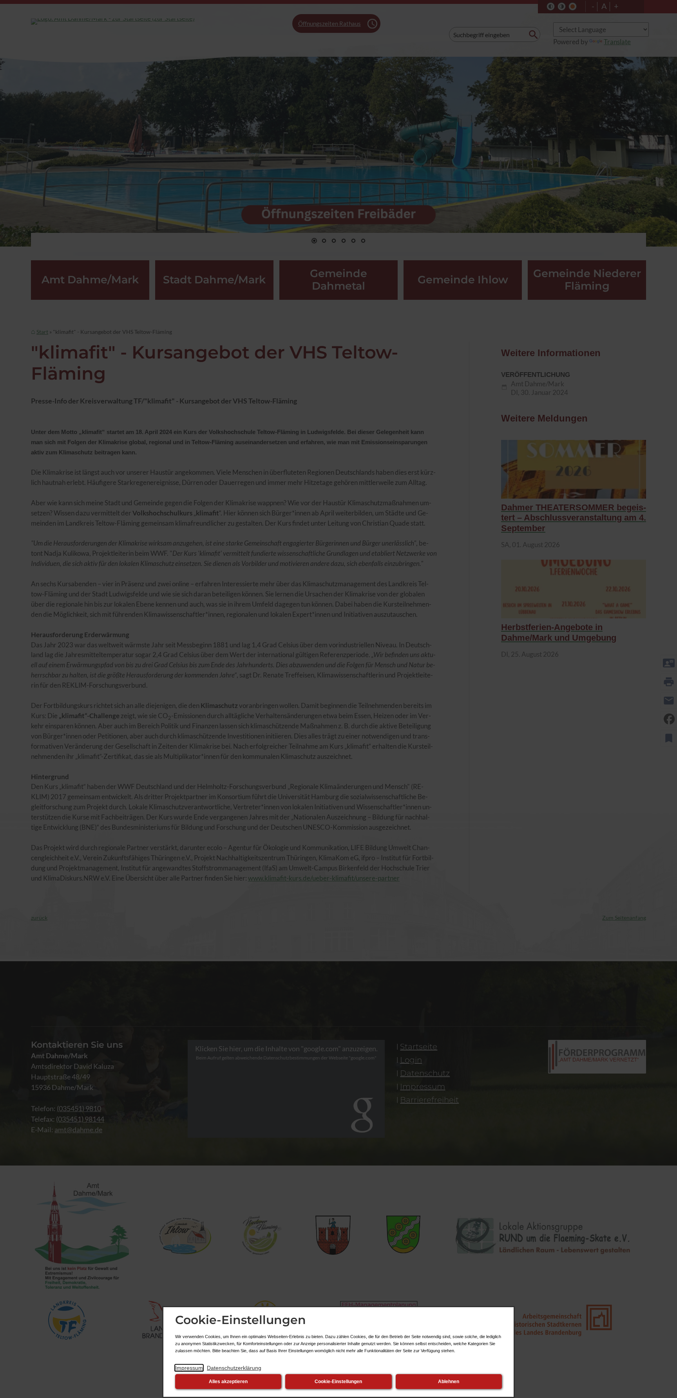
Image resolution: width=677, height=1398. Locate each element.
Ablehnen (448, 1381)
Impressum (189, 1368)
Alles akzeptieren (228, 1381)
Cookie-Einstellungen (338, 1381)
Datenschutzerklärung (234, 1368)
